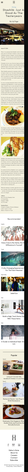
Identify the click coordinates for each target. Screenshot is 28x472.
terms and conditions (16, 249)
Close (2, 237)
